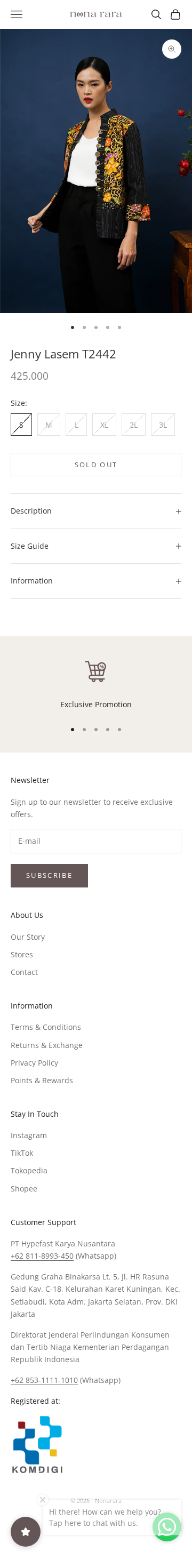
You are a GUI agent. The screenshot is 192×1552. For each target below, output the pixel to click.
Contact (24, 972)
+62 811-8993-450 (42, 1256)
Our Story (28, 937)
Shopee (24, 1188)
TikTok (22, 1153)
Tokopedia (29, 1170)
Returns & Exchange (47, 1045)
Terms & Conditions (46, 1027)
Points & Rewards (42, 1080)
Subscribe (49, 875)
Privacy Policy (34, 1063)
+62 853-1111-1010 (44, 1380)
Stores (22, 954)
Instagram (29, 1135)
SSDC (114, 1524)
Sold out (96, 464)
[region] (96, 684)
